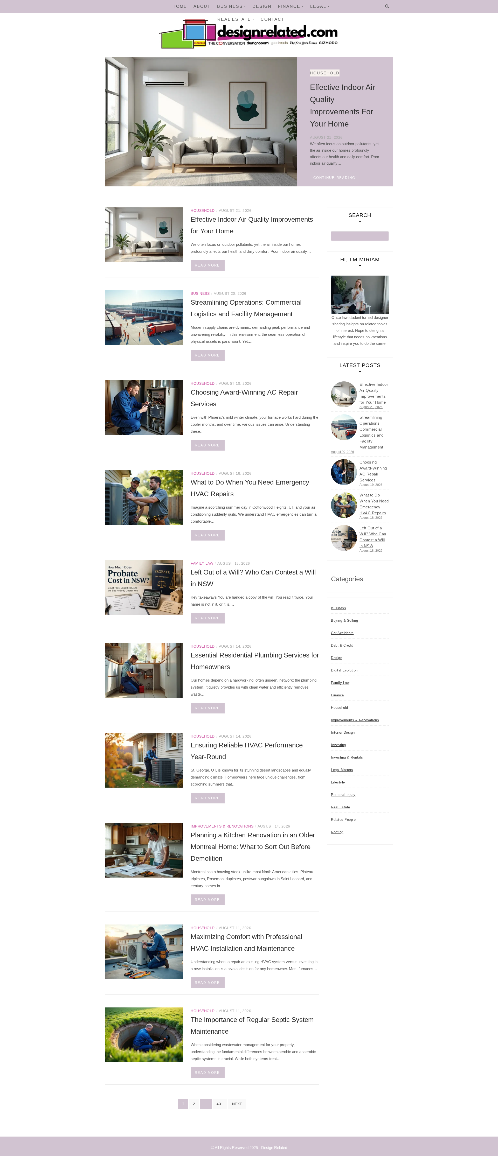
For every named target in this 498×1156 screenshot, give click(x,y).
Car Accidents (342, 633)
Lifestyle (338, 782)
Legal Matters (342, 770)
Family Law (202, 563)
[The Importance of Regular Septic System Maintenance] (144, 1034)
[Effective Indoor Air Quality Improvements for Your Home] (144, 234)
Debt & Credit (342, 645)
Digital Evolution (344, 670)
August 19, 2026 (371, 485)
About (202, 6)
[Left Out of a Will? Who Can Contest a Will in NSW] (144, 587)
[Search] (387, 6)
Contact (273, 19)
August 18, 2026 (371, 518)
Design (262, 6)
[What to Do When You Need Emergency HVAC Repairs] (144, 497)
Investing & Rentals (347, 757)
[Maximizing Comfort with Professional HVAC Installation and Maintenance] (144, 951)
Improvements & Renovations (222, 826)
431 (220, 1104)
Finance (289, 6)
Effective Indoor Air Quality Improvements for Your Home (373, 393)
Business (230, 6)
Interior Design (343, 732)
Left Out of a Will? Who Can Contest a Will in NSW (372, 537)
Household (134, 73)
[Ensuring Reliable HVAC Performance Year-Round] (144, 760)
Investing (338, 745)
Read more (207, 265)
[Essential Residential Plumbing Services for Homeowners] (144, 670)
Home (179, 6)
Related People (343, 820)
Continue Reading (143, 178)
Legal (318, 6)
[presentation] (277, 178)
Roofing (337, 832)
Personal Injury (343, 795)
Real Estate (234, 19)
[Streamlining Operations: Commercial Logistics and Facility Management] (144, 317)
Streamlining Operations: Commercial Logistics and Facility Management (371, 432)
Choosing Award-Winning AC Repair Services (373, 471)
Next (237, 1104)
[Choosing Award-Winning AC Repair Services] (144, 407)
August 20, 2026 (342, 452)
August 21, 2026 (371, 407)
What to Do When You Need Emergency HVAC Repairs (374, 504)
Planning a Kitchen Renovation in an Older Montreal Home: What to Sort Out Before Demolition (253, 846)
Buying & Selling (344, 620)
